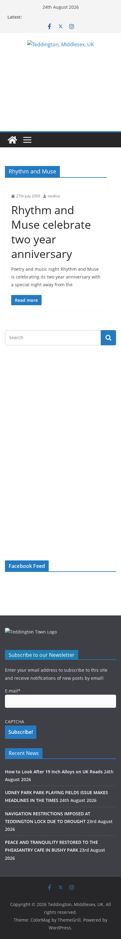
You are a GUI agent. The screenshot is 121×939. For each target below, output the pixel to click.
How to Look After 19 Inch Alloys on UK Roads (54, 772)
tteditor (54, 196)
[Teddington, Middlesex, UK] (12, 139)
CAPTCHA (14, 722)
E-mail (12, 691)
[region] (60, 88)
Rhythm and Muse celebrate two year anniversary (51, 231)
